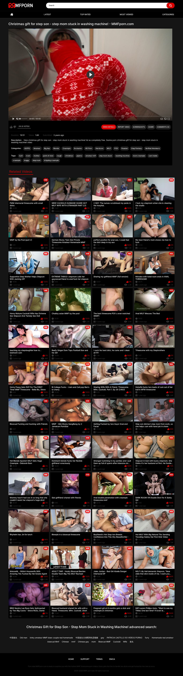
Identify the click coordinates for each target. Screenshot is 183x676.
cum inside (153, 156)
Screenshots (139, 127)
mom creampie (139, 156)
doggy (26, 160)
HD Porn (88, 148)
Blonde (56, 148)
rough (59, 156)
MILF (109, 148)
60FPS (27, 148)
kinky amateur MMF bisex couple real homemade (51, 637)
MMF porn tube (89, 671)
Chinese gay (83, 641)
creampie (16, 160)
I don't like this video (14, 127)
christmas (69, 156)
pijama (79, 156)
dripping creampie (51, 160)
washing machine (123, 156)
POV (116, 148)
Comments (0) (163, 127)
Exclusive (78, 148)
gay (102, 637)
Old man (23, 637)
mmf (73, 641)
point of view (48, 156)
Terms (99, 659)
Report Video (124, 127)
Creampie (66, 148)
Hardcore (99, 148)
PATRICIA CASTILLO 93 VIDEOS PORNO (124, 637)
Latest (47, 14)
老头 (131, 641)
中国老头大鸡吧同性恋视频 (87, 637)
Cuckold (116, 641)
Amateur (37, 148)
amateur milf (91, 156)
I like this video (11, 127)
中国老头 (13, 637)
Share (151, 127)
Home (11, 14)
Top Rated (85, 14)
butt (21, 156)
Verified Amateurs (152, 148)
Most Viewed (126, 14)
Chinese (65, 641)
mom (28, 156)
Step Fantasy (136, 148)
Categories (168, 14)
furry (147, 637)
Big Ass (47, 148)
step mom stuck (105, 156)
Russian (125, 148)
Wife (125, 641)
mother (37, 156)
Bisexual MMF (104, 641)
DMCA (112, 659)
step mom (36, 160)
